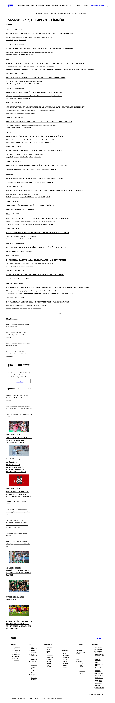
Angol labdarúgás (34, 647)
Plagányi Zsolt (33, 69)
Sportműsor (53, 13)
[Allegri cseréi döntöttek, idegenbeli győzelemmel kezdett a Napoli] (19, 562)
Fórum (81, 668)
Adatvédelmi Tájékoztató (98, 680)
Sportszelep (79, 644)
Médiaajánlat (98, 649)
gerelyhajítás (17, 209)
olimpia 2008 (91, 69)
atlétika (31, 157)
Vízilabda (65, 663)
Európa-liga (34, 665)
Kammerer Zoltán (28, 293)
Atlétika (8, 102)
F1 (59, 5)
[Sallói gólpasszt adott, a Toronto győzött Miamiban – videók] (19, 431)
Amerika (54, 5)
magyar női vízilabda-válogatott (28, 197)
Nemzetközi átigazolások (34, 678)
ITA (7, 98)
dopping (20, 98)
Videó (81, 673)
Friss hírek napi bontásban (43, 13)
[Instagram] (97, 638)
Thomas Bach (15, 251)
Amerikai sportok (65, 660)
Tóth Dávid (19, 293)
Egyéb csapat (65, 666)
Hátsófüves (16, 654)
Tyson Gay (9, 266)
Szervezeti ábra (99, 667)
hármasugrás (45, 169)
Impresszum (98, 647)
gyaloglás (27, 113)
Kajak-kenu (9, 283)
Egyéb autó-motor (81, 665)
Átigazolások (17, 656)
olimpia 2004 (25, 69)
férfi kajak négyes (55, 293)
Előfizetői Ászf (99, 678)
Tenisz (49, 659)
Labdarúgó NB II (17, 651)
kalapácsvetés (17, 169)
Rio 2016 (8, 186)
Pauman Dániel (10, 293)
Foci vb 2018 (33, 668)
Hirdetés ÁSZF (99, 675)
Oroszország (9, 169)
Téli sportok (49, 665)
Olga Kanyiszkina (10, 113)
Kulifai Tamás (37, 293)
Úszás (7, 59)
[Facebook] (100, 638)
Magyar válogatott (16, 659)
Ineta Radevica (20, 142)
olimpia (16, 40)
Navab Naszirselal (26, 84)
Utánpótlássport (82, 13)
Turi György (42, 69)
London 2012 (22, 40)
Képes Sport (61, 13)
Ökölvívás (50, 657)
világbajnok (17, 69)
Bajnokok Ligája (33, 662)
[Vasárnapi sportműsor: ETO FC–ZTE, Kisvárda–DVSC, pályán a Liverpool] (19, 485)
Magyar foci (14, 644)
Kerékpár (49, 655)
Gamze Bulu (9, 238)
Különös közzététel (98, 670)
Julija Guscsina (24, 157)
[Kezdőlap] (10, 5)
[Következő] (59, 313)
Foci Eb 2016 (33, 671)
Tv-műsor (82, 671)
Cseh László (83, 69)
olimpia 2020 (9, 69)
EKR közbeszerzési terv (98, 664)
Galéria (78, 5)
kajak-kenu (65, 293)
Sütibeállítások (100, 687)
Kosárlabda (66, 655)
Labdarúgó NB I (10, 459)
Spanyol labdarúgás (34, 651)
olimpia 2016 (50, 69)
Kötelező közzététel (98, 660)
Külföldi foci (31, 644)
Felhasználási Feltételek (98, 684)
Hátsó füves (74, 13)
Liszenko (8, 224)
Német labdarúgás (34, 658)
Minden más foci (10, 434)
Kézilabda (66, 653)
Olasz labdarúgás (34, 655)
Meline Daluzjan (10, 142)
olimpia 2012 (9, 40)
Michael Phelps (67, 69)
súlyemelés (9, 54)
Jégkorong (66, 657)
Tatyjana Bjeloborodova (27, 224)
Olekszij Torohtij (10, 127)
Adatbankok (21, 5)
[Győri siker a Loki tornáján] (19, 591)
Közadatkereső (99, 673)
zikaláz (22, 251)
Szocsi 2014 (9, 278)
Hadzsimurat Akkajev (27, 182)
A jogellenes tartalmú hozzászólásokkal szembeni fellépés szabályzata (99, 654)
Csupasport (67, 13)
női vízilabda (15, 197)
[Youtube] (103, 638)
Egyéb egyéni (9, 29)
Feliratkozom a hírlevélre (19, 381)
